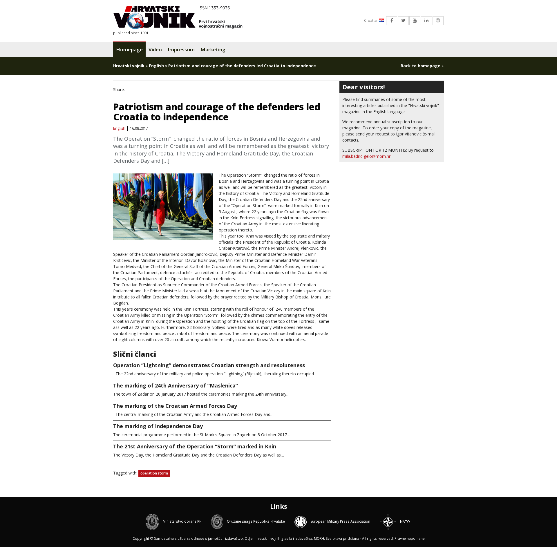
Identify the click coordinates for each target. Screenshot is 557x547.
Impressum (181, 49)
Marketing (212, 49)
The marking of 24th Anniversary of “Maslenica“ (175, 385)
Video (155, 49)
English (156, 65)
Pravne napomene (410, 538)
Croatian (371, 20)
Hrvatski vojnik (128, 65)
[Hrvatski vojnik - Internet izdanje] (182, 18)
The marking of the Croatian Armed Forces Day (175, 405)
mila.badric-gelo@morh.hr (366, 156)
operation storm (154, 473)
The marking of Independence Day (158, 426)
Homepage (129, 49)
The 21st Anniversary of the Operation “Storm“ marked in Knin (194, 446)
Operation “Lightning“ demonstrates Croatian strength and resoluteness (209, 365)
